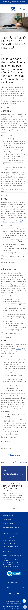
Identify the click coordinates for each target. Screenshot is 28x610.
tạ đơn (8, 290)
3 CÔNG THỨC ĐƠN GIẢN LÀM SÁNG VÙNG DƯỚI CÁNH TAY (12, 485)
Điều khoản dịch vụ (22, 606)
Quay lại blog (15, 455)
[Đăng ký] (23, 587)
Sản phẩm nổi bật (8, 523)
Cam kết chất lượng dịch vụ (11, 527)
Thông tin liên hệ (21, 608)
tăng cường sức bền (16, 222)
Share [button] (5, 54)
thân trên (15, 117)
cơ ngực (18, 349)
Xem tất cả (23, 462)
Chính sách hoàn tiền (16, 603)
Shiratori (12, 601)
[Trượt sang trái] (10, 508)
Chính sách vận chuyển (10, 608)
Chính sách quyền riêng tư (9, 606)
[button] (3, 9)
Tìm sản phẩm (7, 519)
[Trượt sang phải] (17, 508)
